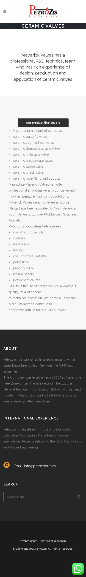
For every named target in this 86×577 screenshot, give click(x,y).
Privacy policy (28, 540)
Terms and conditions (53, 540)
